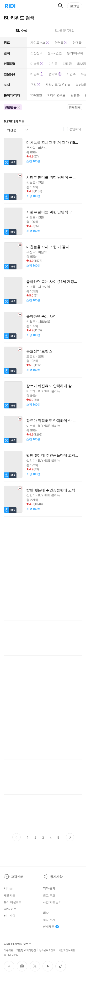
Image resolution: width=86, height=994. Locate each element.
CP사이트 (10, 909)
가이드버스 (37, 42)
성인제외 (75, 129)
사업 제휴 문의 (52, 902)
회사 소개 (49, 920)
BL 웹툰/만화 (64, 30)
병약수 (53, 74)
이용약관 (8, 950)
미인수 (71, 74)
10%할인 (36, 95)
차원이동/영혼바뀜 (57, 85)
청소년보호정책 (47, 950)
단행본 (75, 95)
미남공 (34, 63)
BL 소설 (21, 30)
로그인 (74, 6)
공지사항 (56, 876)
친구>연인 (55, 53)
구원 (33, 85)
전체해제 (75, 107)
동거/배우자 (75, 53)
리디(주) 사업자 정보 (16, 944)
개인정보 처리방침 (26, 950)
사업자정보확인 (67, 950)
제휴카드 (9, 895)
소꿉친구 (36, 53)
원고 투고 (49, 895)
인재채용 (48, 926)
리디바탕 (9, 915)
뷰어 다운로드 (13, 902)
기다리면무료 (56, 95)
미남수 (34, 74)
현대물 (77, 42)
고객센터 (17, 876)
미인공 (53, 63)
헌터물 (59, 42)
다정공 (67, 63)
